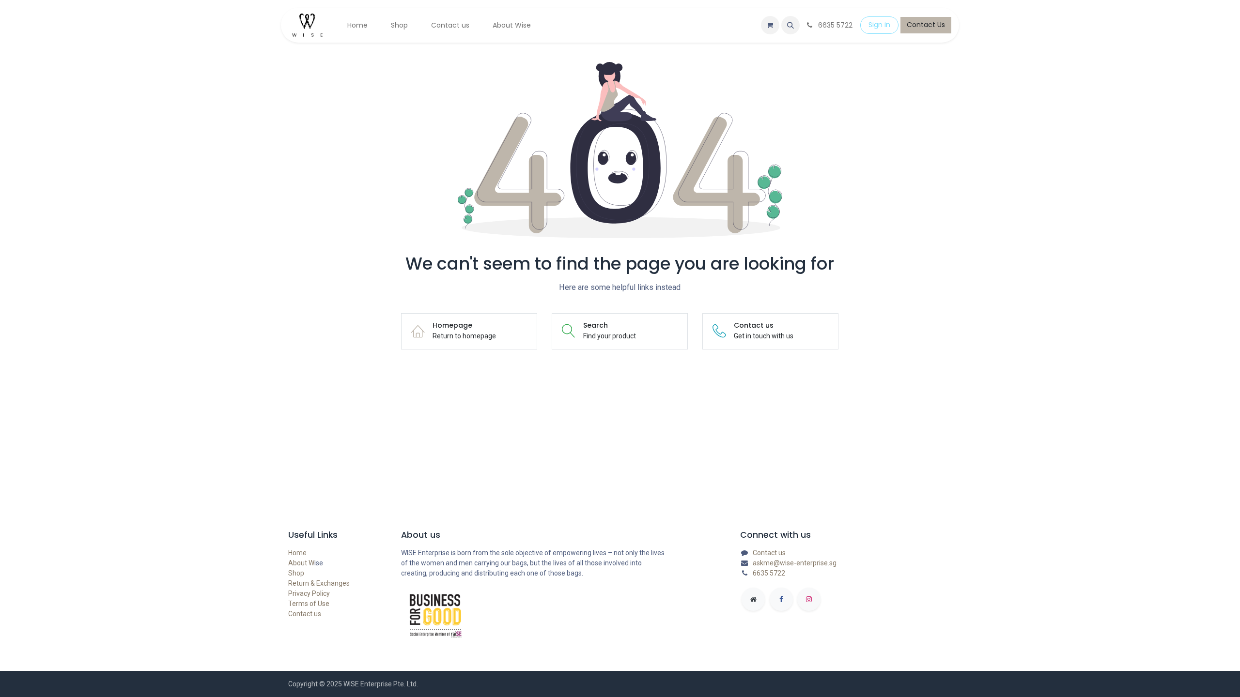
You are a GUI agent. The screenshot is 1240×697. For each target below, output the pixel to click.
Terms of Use (308, 603)
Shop (296, 573)
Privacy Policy (309, 593)
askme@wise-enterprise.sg (795, 563)
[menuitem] (357, 25)
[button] (790, 25)
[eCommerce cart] (770, 25)
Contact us (304, 614)
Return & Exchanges (319, 583)
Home (297, 553)
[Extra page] (753, 599)
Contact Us (926, 25)
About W (301, 563)
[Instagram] (809, 599)
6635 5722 (769, 573)
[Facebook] (781, 599)
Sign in (879, 25)
